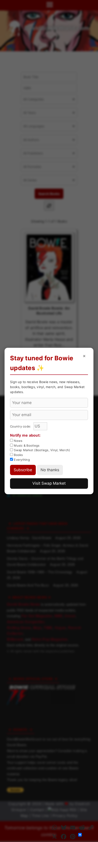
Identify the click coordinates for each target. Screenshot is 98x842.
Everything (21, 459)
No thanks (50, 470)
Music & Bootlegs (26, 445)
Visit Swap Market (49, 483)
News (17, 441)
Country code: (21, 426)
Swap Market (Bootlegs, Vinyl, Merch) (41, 450)
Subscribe (23, 470)
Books (18, 455)
